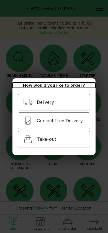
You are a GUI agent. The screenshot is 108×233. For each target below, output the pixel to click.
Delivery (45, 102)
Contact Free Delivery (60, 120)
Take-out (46, 139)
